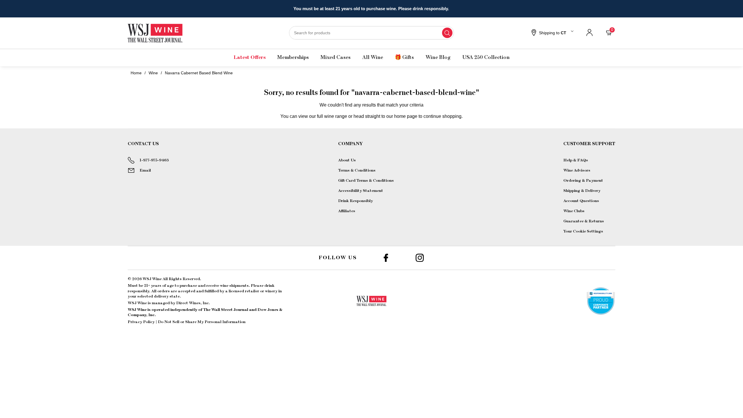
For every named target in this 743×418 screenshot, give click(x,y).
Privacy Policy (141, 322)
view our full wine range (322, 116)
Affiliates (346, 211)
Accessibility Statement (360, 191)
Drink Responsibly (355, 201)
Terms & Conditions (357, 170)
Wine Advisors (576, 170)
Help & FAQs (575, 160)
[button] (551, 33)
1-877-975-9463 (154, 160)
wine (153, 73)
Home (136, 73)
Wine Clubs (574, 211)
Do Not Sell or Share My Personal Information (202, 322)
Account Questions (581, 201)
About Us (347, 160)
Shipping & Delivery (581, 191)
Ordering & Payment (583, 181)
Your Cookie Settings (583, 231)
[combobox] (371, 32)
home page (405, 116)
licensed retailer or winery (253, 291)
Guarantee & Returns (583, 221)
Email (145, 170)
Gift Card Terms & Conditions (366, 181)
